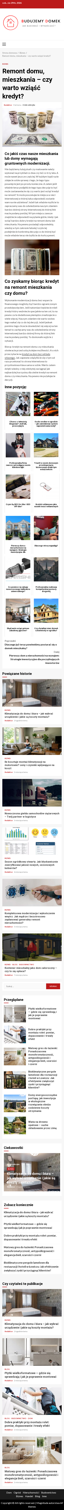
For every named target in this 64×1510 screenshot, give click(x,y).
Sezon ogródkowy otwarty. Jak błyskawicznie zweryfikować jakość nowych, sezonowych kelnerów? (32, 841)
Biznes (5, 64)
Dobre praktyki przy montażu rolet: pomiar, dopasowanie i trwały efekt (15, 1034)
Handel (29, 1496)
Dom (30, 1418)
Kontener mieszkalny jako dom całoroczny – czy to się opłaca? (32, 947)
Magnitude (42, 1502)
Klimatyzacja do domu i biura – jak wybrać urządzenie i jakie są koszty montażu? (32, 693)
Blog (15, 964)
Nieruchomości (31, 1492)
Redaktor (8, 105)
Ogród (17, 1492)
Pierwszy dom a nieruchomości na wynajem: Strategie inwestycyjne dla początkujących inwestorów (34, 657)
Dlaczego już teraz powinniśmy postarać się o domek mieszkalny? (31, 644)
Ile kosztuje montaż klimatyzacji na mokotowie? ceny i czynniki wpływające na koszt (32, 741)
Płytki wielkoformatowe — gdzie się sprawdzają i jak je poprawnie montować (15, 1014)
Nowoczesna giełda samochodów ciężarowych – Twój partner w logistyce (32, 793)
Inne (44, 1496)
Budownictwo (26, 964)
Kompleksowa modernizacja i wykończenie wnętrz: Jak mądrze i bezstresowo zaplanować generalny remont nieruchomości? (32, 892)
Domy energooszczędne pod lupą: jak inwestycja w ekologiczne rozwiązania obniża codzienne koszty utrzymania (15, 1103)
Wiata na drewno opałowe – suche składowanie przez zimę (15, 1125)
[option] (32, 1173)
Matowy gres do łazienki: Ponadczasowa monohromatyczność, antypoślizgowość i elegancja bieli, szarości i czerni (15, 1056)
